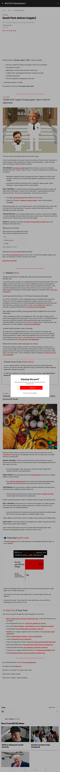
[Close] (48, 376)
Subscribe (33, 388)
